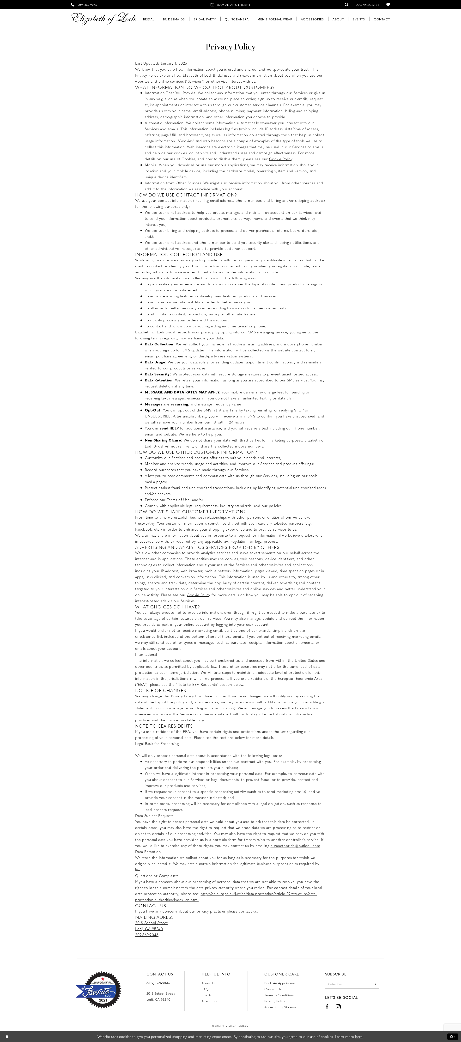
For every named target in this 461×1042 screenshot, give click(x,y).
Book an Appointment (280, 983)
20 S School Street (151, 922)
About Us (209, 983)
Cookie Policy (280, 158)
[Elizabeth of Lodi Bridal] (103, 19)
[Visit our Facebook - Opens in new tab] (327, 1007)
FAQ (205, 989)
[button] (367, 4)
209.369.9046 (146, 934)
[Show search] (346, 4)
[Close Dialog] (7, 1036)
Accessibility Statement (281, 1007)
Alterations (210, 1001)
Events (207, 995)
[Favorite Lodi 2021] (98, 990)
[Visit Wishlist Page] (388, 4)
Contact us (272, 989)
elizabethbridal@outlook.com (295, 845)
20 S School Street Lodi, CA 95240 (160, 996)
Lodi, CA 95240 (149, 928)
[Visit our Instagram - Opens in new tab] (338, 1006)
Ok (453, 1036)
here (359, 1036)
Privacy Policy (274, 1001)
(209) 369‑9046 (158, 983)
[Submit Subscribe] (375, 984)
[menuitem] (83, 4)
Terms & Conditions (279, 995)
